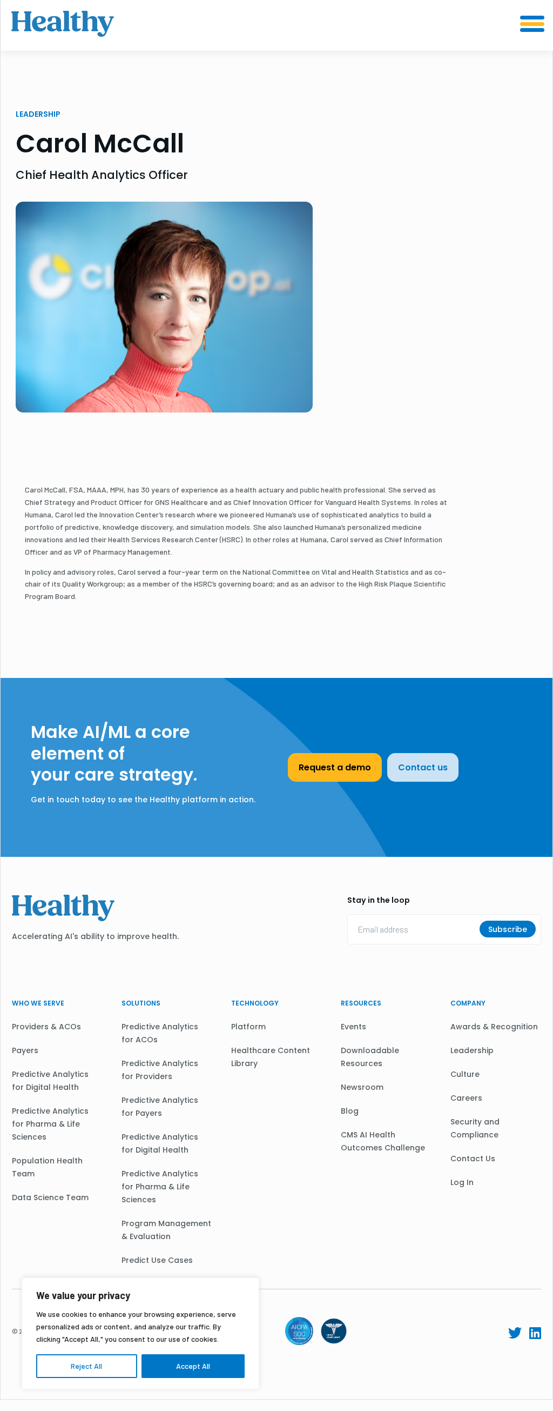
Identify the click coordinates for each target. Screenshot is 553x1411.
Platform (248, 1026)
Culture (465, 1074)
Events (353, 1026)
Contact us (423, 767)
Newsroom (362, 1087)
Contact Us (472, 1158)
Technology (255, 1003)
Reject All (86, 1365)
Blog (350, 1111)
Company (467, 1003)
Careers (466, 1098)
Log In (462, 1182)
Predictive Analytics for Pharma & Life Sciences (50, 1124)
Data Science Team (50, 1197)
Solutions (141, 1003)
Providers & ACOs (46, 1026)
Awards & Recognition (494, 1026)
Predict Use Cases (157, 1260)
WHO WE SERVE (38, 1003)
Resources (361, 1003)
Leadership (472, 1050)
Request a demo (335, 767)
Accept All (193, 1365)
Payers (25, 1050)
